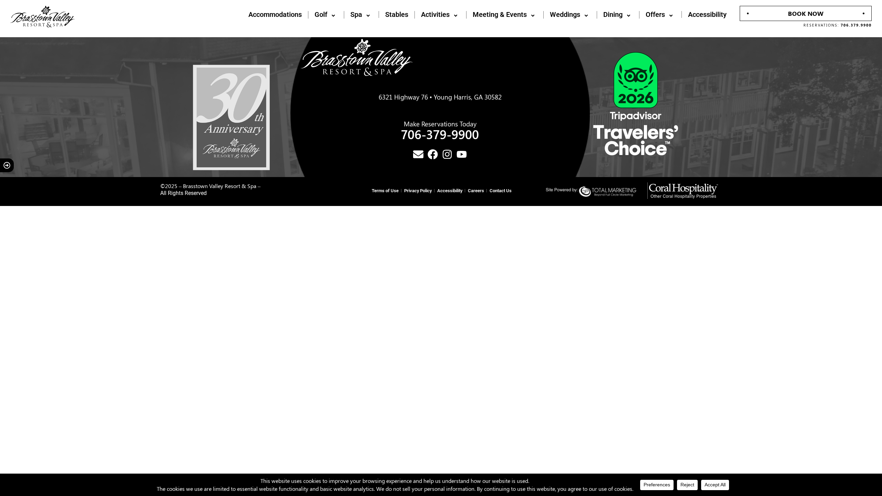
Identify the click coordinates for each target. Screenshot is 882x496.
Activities (435, 15)
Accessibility (707, 14)
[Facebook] (432, 154)
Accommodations (275, 14)
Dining (613, 15)
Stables (396, 14)
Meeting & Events (500, 15)
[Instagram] (447, 154)
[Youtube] (461, 154)
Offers (655, 15)
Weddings (565, 15)
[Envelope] (418, 154)
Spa (356, 15)
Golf (321, 15)
